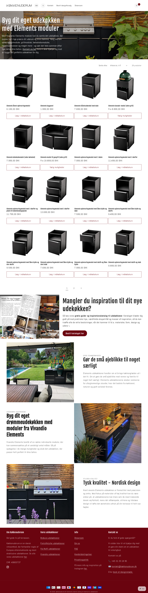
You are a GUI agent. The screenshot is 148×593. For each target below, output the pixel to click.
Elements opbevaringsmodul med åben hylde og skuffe (124, 210)
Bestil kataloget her (75, 333)
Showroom (78, 5)
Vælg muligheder (125, 116)
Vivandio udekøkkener (50, 554)
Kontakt (50, 5)
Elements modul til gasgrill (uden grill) (53, 157)
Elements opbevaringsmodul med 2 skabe (88, 157)
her (25, 557)
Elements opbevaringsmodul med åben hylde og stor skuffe (23, 263)
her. (85, 568)
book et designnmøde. (123, 572)
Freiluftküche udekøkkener (52, 543)
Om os (77, 543)
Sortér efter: (103, 65)
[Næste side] (81, 288)
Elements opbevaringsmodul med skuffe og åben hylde (90, 263)
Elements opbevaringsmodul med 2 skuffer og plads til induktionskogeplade (22, 210)
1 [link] (67, 288)
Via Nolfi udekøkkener (50, 548)
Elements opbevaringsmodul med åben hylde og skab (90, 210)
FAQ (76, 548)
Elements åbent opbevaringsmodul (18, 106)
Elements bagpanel (46, 106)
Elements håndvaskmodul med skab (86, 106)
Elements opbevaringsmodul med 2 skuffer (122, 157)
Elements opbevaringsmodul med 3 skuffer (55, 209)
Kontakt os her (29, 49)
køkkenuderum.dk (61, 592)
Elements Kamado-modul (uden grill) (121, 106)
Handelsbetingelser (83, 554)
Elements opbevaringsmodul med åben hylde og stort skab (56, 263)
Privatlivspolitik (81, 559)
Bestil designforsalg (63, 5)
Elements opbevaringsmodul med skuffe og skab (124, 262)
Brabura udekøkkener (50, 538)
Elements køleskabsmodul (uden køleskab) (21, 157)
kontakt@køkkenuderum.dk (124, 566)
